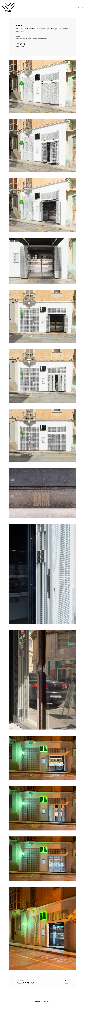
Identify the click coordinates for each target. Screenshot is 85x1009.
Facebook (37, 1002)
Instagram (46, 1002)
